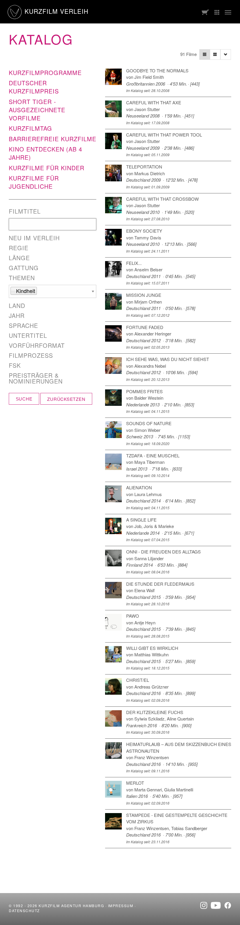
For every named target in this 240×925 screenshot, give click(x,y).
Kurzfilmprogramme (45, 72)
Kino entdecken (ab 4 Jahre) (45, 153)
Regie (18, 248)
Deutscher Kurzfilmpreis (34, 87)
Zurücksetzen (66, 399)
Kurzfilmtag (30, 128)
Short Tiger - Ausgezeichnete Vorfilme (37, 109)
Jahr (17, 315)
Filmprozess (31, 355)
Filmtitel (25, 211)
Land (17, 306)
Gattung (24, 268)
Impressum (120, 905)
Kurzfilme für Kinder (46, 167)
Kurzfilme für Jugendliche (34, 182)
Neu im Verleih (34, 238)
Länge (19, 258)
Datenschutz (24, 910)
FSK (15, 365)
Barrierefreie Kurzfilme (52, 138)
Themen (22, 278)
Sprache (23, 325)
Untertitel (28, 335)
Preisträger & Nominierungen (36, 378)
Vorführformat (37, 345)
